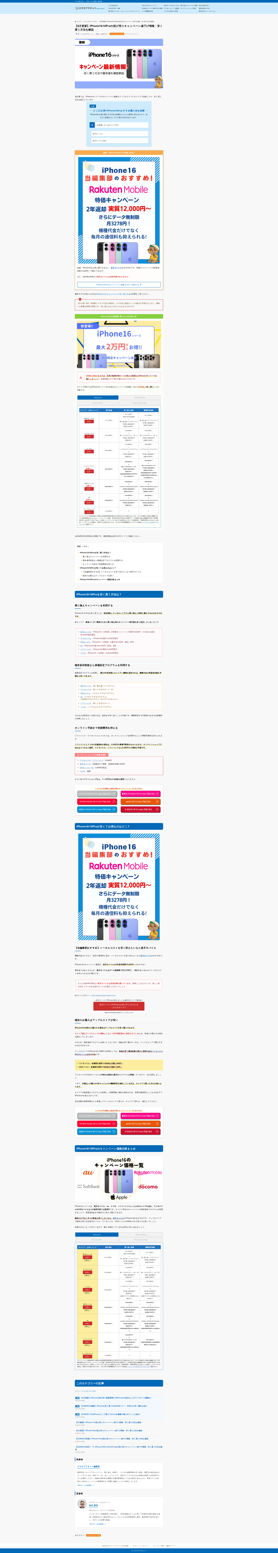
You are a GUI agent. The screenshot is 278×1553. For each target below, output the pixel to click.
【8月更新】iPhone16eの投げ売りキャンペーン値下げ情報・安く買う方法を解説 (108, 1430)
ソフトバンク (85, 649)
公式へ (89, 421)
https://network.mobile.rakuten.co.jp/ (103, 995)
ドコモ (83, 653)
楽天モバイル (98, 133)
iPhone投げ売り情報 (90, 21)
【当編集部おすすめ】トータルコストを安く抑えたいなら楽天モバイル (112, 571)
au (81, 645)
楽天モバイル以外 (99, 140)
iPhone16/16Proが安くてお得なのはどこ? (98, 568)
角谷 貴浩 (93, 1505)
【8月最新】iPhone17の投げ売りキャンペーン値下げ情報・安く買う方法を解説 (108, 1422)
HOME (79, 21)
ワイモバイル (85, 638)
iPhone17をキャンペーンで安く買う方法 (113, 294)
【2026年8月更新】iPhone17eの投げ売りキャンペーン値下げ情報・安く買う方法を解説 (112, 1438)
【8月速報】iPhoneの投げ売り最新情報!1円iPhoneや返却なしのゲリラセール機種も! (115, 1397)
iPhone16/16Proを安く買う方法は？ (95, 552)
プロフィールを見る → (85, 1485)
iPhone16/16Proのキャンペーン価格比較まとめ (100, 579)
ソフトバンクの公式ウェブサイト (137, 1366)
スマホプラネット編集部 (88, 1466)
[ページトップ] (273, 1548)
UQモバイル (85, 642)
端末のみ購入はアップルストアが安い (98, 575)
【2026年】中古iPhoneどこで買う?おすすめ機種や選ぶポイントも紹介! (110, 1414)
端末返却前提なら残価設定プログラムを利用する (103, 560)
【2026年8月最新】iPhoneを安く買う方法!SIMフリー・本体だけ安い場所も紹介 (113, 1406)
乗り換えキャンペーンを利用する (96, 556)
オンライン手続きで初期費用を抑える (98, 564)
